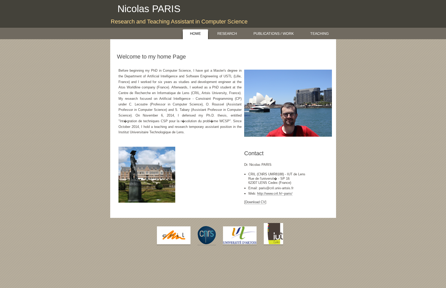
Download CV (255, 202)
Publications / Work (273, 33)
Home (195, 33)
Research (227, 33)
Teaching (319, 33)
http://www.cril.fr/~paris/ (274, 193)
